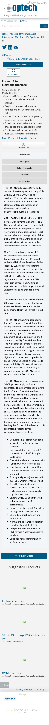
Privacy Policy (23, 689)
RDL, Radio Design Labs (26, 37)
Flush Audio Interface (13, 600)
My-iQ (24, 21)
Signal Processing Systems (15, 33)
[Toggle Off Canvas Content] (42, 11)
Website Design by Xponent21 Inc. (25, 716)
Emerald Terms (8, 690)
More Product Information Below (19, 138)
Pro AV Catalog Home (10, 21)
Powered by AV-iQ (37, 690)
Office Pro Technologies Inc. (21, 710)
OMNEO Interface (11, 673)
